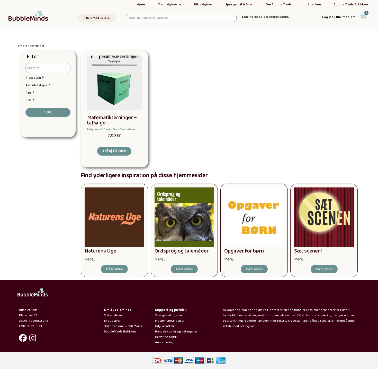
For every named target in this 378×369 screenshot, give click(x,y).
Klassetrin (33, 77)
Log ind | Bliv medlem (338, 17)
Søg (48, 112)
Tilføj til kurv (114, 151)
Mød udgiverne (169, 4)
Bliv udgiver (203, 4)
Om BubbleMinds (278, 4)
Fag (28, 92)
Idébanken (312, 4)
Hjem (141, 4)
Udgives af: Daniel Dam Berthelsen (111, 129)
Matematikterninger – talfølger (112, 120)
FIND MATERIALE (97, 18)
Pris (28, 100)
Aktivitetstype (36, 85)
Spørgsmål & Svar (239, 4)
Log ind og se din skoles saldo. (265, 17)
